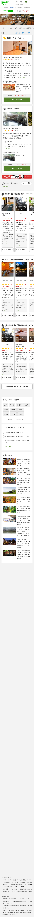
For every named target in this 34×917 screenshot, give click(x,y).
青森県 (19, 405)
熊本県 (12, 405)
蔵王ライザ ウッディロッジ (15, 38)
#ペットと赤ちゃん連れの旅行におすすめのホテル (17, 441)
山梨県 (26, 405)
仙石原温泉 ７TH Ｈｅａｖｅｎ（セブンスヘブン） (21, 207)
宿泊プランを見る (17, 99)
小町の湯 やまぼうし (13, 108)
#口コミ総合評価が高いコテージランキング (16, 436)
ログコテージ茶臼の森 (21, 272)
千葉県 (21, 409)
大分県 (13, 414)
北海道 (21, 414)
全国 (16, 28)
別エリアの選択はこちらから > (23, 33)
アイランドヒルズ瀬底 (7, 206)
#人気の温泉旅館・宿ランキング (13, 432)
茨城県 (13, 409)
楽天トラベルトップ (7, 28)
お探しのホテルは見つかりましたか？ (10, 184)
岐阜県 (6, 409)
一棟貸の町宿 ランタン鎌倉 (21, 338)
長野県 (6, 414)
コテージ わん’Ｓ (7, 272)
